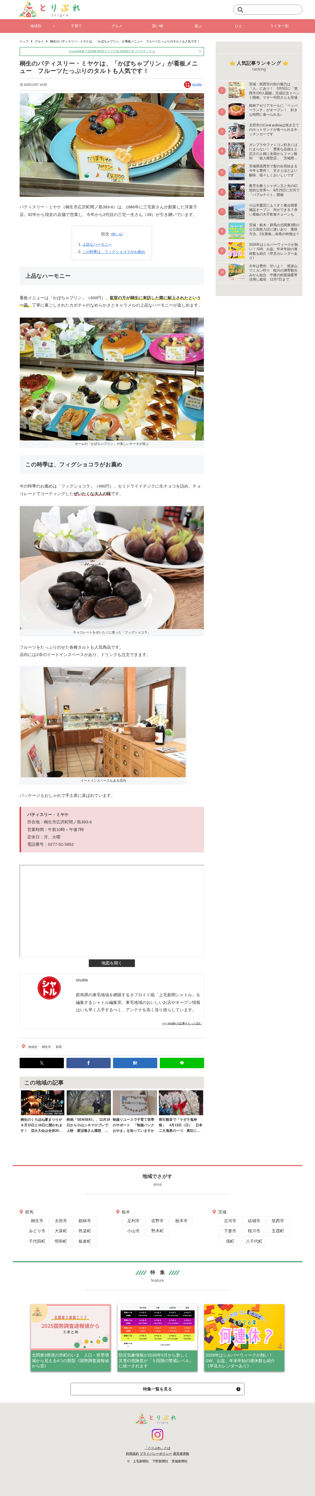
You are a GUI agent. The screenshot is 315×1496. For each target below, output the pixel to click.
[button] (240, 10)
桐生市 (46, 1047)
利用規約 (132, 1453)
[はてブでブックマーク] (135, 1063)
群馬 (59, 1047)
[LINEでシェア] (182, 1063)
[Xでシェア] (42, 1063)
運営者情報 (181, 1453)
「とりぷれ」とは (157, 1448)
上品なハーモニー (97, 244)
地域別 (32, 1047)
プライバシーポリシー (156, 1453)
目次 (105, 234)
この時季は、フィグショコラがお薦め (113, 252)
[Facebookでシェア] (88, 1063)
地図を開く (111, 963)
